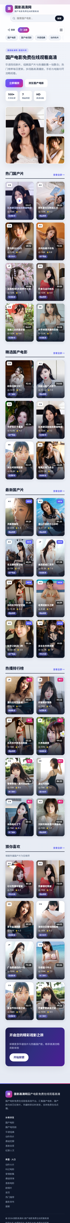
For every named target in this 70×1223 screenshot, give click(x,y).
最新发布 (9, 1201)
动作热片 (55, 37)
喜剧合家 (9, 1145)
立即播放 (14, 83)
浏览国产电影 (36, 83)
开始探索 (19, 1057)
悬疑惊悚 (9, 1178)
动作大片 (9, 1164)
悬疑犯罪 (9, 1141)
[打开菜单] (61, 30)
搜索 (59, 18)
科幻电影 (9, 1169)
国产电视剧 (26, 37)
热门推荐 (9, 1197)
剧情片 (8, 1188)
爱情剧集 (9, 1174)
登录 (13, 30)
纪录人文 (9, 1150)
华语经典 (41, 37)
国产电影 (12, 37)
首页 (7, 1192)
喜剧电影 (9, 1183)
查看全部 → (59, 174)
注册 (25, 30)
